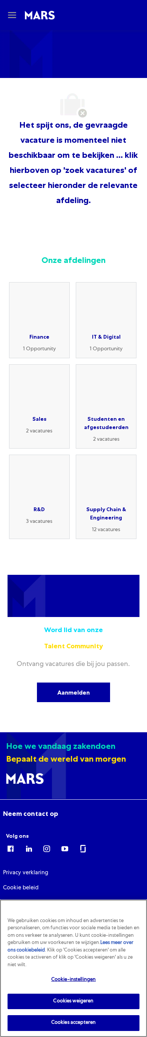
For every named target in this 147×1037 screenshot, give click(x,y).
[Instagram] (46, 848)
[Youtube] (65, 848)
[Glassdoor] (83, 848)
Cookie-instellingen (73, 979)
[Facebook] (10, 848)
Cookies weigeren (73, 1001)
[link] (30, 813)
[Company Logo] (40, 15)
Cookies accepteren (73, 1022)
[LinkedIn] (28, 848)
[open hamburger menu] (12, 15)
